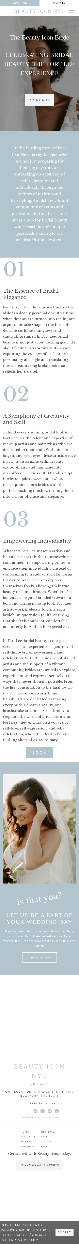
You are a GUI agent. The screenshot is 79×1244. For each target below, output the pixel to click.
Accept (64, 1232)
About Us (28, 1137)
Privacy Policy (26, 1240)
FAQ (44, 1137)
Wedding (19, 2)
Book (39, 752)
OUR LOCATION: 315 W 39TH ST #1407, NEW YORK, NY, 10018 (39, 1093)
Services (27, 1147)
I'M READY (39, 100)
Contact (48, 1141)
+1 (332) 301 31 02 (39, 1102)
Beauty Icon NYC (39, 11)
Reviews (48, 1132)
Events (59, 2)
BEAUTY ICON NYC (39, 1071)
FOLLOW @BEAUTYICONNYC (39, 1164)
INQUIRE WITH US (39, 957)
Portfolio (29, 1141)
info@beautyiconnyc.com (39, 1118)
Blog (45, 1147)
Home (24, 1132)
